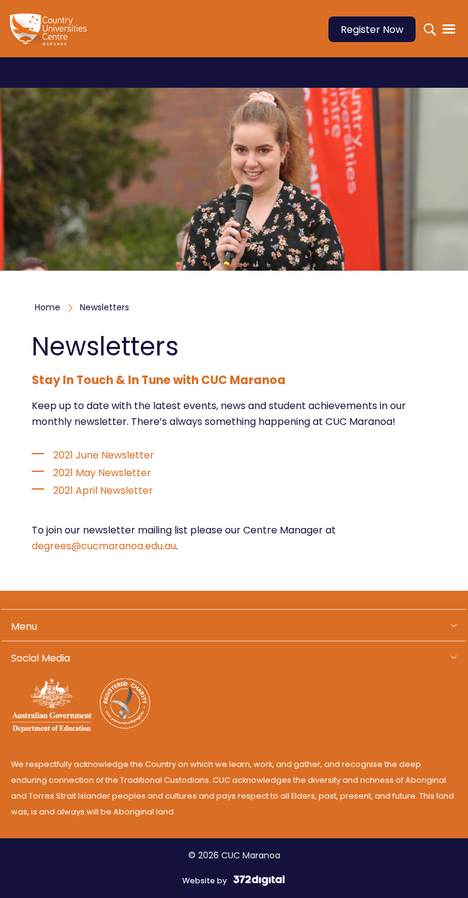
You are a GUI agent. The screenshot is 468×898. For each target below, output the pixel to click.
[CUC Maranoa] (53, 37)
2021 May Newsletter (102, 473)
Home (47, 307)
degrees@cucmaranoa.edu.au (104, 546)
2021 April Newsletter (103, 490)
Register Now (372, 30)
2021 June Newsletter (105, 455)
